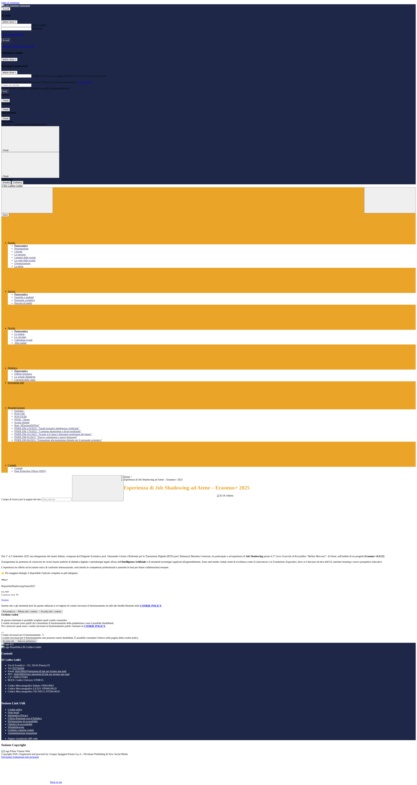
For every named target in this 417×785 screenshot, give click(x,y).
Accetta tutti (51, 611)
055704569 (18, 668)
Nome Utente (39, 25)
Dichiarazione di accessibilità (23, 721)
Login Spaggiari (85, 82)
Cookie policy (15, 709)
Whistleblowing (16, 727)
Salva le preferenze (26, 641)
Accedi (6, 9)
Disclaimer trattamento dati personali (20, 757)
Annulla (6, 182)
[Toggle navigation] (27, 200)
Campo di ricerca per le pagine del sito (21, 499)
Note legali (13, 712)
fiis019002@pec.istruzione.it (41, 674)
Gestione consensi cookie (21, 730)
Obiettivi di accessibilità (20, 724)
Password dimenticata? (13, 34)
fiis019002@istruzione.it (40, 671)
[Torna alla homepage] (208, 185)
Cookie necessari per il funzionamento (21, 634)
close (5, 215)
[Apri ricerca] (390, 200)
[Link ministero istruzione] (15, 5)
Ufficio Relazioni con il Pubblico (25, 718)
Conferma (17, 182)
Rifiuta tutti (27, 611)
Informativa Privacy (18, 715)
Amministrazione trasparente (22, 733)
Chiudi (5, 100)
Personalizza (9, 611)
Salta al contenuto (10, 2)
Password (37, 28)
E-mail (35, 75)
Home (127, 476)
